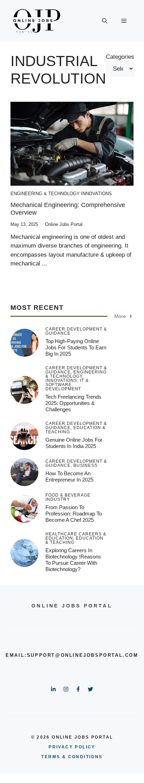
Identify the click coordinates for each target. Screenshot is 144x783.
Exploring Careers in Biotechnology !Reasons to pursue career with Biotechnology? (73, 559)
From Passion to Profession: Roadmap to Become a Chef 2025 (73, 513)
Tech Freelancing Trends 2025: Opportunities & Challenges (73, 403)
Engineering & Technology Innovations (61, 193)
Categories (120, 57)
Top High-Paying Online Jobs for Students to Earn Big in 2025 (75, 347)
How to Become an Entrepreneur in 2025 (69, 476)
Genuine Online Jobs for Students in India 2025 (73, 443)
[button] (104, 20)
